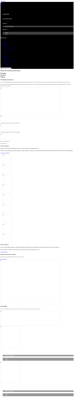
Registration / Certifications (10, 47)
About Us (4, 49)
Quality (4, 46)
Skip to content (2, 1)
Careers (6, 52)
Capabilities (5, 43)
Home (4, 41)
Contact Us (7, 64)
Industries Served (6, 44)
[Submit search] (11, 68)
